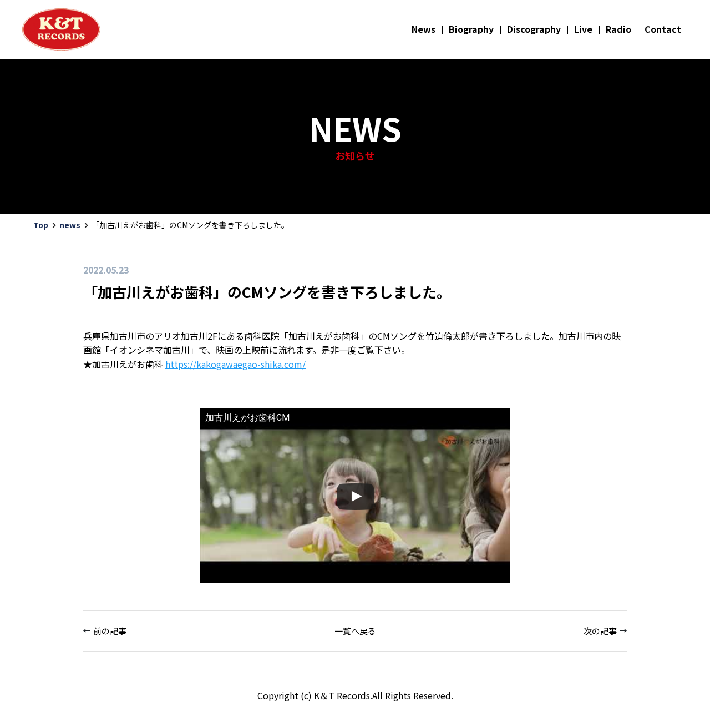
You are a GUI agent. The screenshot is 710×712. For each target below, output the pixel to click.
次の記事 (600, 631)
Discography (534, 29)
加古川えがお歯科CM (247, 417)
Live (583, 29)
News (423, 29)
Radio (618, 29)
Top (40, 224)
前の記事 (109, 631)
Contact (663, 29)
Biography (471, 29)
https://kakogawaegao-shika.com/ (235, 364)
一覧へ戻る (355, 631)
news (69, 224)
